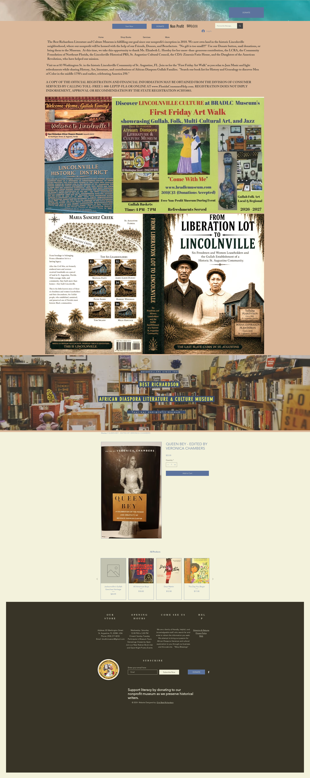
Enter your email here (137, 668)
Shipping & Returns (201, 630)
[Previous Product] (97, 579)
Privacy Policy (201, 633)
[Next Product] (212, 579)
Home (104, 433)
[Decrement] (167, 465)
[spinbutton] (171, 465)
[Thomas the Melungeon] (240, 26)
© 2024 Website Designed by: (153, 702)
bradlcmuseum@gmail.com (113, 639)
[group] (155, 579)
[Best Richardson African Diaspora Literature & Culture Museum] (208, 672)
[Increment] (175, 465)
